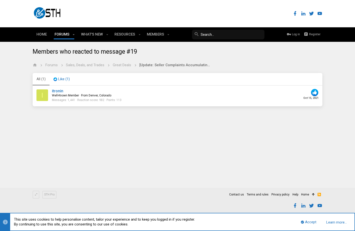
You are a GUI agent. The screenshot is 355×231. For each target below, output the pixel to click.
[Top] (313, 194)
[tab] (62, 79)
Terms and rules (258, 194)
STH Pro (49, 194)
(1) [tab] (41, 79)
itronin (57, 91)
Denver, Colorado (100, 95)
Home (305, 194)
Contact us (236, 194)
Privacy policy (280, 194)
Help (295, 194)
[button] (73, 34)
